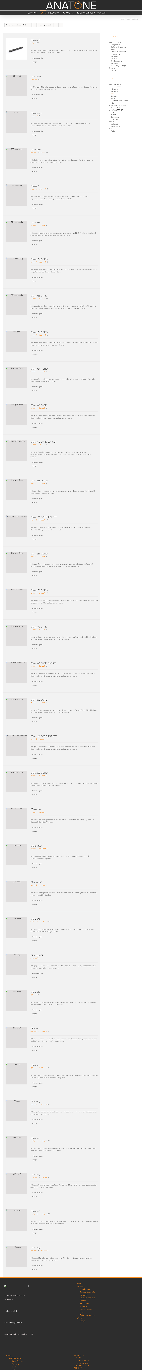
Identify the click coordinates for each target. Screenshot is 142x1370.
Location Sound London (119, 101)
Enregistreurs (115, 45)
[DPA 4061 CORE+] (16, 304)
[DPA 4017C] (16, 122)
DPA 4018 (35, 1211)
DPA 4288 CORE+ (39, 699)
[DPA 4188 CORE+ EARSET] (16, 672)
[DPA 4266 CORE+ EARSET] (16, 526)
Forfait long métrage (118, 66)
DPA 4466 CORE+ (39, 553)
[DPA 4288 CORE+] (16, 708)
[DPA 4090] (16, 1000)
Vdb (112, 103)
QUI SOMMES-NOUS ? (82, 1366)
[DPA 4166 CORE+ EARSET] (16, 450)
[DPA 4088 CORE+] (16, 599)
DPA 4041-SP (37, 955)
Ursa (112, 112)
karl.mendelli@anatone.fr (13, 1323)
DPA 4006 (35, 919)
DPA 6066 (36, 809)
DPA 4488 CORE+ (39, 772)
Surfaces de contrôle (118, 47)
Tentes (113, 131)
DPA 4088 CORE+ (39, 590)
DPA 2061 (35, 222)
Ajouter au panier (37, 58)
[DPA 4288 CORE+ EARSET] (16, 745)
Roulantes (114, 63)
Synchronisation (116, 61)
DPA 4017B (36, 76)
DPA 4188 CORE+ (39, 626)
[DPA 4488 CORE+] (16, 781)
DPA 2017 (35, 40)
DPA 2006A (36, 846)
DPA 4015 (35, 1174)
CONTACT (78, 1368)
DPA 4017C (36, 113)
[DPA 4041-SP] (16, 964)
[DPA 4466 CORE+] (16, 562)
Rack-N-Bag (115, 108)
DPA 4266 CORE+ (39, 480)
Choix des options (37, 167)
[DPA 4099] (16, 1256)
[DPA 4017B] (16, 85)
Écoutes (114, 59)
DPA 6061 (35, 186)
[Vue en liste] (65, 25)
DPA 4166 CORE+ (39, 405)
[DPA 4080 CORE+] (16, 341)
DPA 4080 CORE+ (39, 332)
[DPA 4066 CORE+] (16, 377)
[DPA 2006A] (16, 854)
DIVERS (112, 68)
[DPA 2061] (16, 231)
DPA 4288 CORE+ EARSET (44, 736)
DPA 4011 (35, 1138)
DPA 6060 (36, 149)
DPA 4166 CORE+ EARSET (43, 441)
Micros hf (114, 49)
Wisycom (114, 89)
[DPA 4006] (16, 927)
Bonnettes (114, 56)
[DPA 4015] (16, 1183)
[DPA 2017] (16, 49)
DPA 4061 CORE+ (39, 295)
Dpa (112, 94)
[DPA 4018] (16, 1220)
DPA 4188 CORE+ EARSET (43, 663)
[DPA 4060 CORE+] (16, 268)
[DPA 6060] (16, 158)
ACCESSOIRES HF (116, 110)
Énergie (113, 70)
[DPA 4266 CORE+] (16, 489)
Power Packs (115, 126)
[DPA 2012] (16, 1073)
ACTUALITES (79, 1358)
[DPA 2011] (16, 1037)
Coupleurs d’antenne (118, 52)
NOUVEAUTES (82, 1363)
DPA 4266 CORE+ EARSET (44, 517)
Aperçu (34, 62)
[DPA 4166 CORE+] (16, 414)
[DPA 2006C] (16, 891)
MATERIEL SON (115, 42)
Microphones (115, 54)
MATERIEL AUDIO (129, 19)
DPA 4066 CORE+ (39, 368)
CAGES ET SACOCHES (117, 105)
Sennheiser (115, 91)
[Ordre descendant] (34, 25)
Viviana (113, 115)
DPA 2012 (35, 1065)
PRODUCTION (79, 1355)
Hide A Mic (114, 119)
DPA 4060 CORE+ (39, 259)
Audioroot (114, 124)
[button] (113, 13)
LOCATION (78, 1283)
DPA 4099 (35, 1247)
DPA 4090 (35, 992)
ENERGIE (112, 122)
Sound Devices (116, 87)
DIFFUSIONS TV (83, 1360)
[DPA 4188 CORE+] (16, 635)
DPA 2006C (36, 882)
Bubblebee (115, 117)
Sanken (113, 98)
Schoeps (114, 96)
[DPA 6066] (16, 818)
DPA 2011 (35, 1028)
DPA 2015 (35, 1101)
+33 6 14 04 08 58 (10, 1311)
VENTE (122, 19)
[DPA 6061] (16, 195)
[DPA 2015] (16, 1110)
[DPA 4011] (16, 1147)
